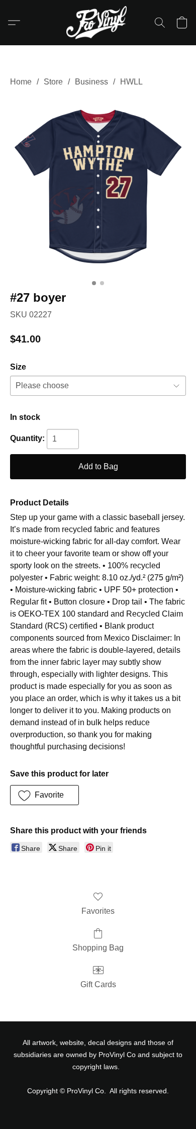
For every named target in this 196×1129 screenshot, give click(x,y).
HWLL (131, 81)
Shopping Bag (98, 947)
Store (53, 81)
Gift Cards (98, 984)
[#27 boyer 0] (98, 187)
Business (91, 81)
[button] (98, 22)
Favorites (98, 911)
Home (21, 81)
